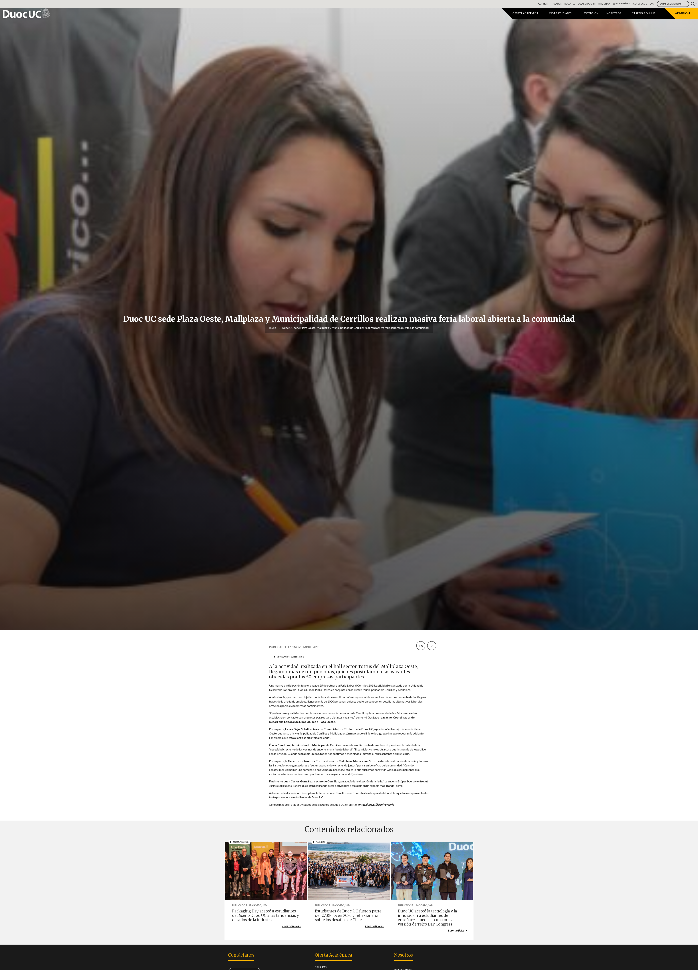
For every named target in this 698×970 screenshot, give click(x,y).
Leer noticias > (291, 926)
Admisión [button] (682, 13)
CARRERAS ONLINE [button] (644, 13)
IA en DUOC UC (640, 4)
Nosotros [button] (614, 13)
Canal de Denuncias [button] (670, 4)
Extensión (591, 13)
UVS (652, 4)
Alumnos (542, 4)
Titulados (555, 4)
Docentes (569, 4)
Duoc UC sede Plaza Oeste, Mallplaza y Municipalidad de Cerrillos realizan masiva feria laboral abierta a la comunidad (355, 327)
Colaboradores (586, 4)
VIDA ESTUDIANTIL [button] (561, 13)
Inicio (272, 327)
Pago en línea (622, 3)
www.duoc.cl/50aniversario (376, 804)
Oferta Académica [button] (525, 13)
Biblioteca (604, 4)
